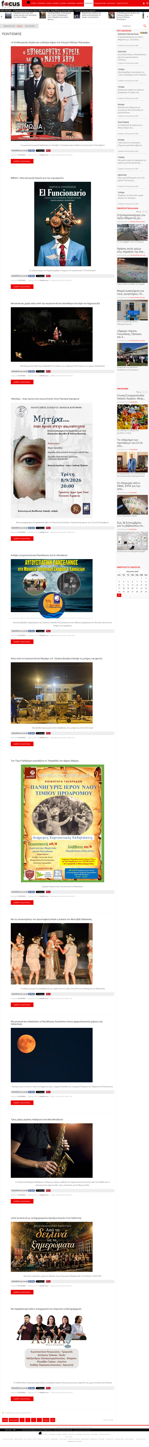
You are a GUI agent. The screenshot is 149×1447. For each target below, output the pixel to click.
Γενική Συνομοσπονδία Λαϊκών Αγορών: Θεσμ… (131, 397)
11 (124, 585)
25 (124, 591)
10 (119, 585)
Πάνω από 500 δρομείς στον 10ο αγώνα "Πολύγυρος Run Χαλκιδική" (59, 15)
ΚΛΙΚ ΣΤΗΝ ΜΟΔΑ (38, 1439)
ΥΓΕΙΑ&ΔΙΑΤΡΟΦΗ (100, 3)
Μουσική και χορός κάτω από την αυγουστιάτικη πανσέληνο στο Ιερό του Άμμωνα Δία (55, 303)
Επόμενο (46, 1420)
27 (132, 591)
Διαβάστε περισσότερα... (22, 161)
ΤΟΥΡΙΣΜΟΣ (41, 3)
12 (128, 585)
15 (141, 585)
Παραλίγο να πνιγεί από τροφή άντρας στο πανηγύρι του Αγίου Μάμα (93, 15)
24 (119, 591)
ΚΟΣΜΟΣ (56, 3)
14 (137, 585)
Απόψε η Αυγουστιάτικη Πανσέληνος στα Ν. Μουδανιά (39, 555)
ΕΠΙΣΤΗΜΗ (101, 1439)
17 (119, 588)
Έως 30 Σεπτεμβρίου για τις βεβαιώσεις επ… (131, 524)
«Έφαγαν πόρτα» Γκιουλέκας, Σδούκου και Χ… (129, 334)
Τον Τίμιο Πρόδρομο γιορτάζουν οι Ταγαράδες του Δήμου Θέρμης (45, 760)
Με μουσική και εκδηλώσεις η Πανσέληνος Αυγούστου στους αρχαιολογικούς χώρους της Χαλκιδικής (57, 1022)
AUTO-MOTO (28, 1439)
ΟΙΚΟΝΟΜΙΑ (71, 3)
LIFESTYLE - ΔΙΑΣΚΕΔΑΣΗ (51, 1439)
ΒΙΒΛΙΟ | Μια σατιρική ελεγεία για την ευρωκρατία (37, 177)
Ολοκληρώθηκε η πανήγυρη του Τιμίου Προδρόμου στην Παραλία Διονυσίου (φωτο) (128, 16)
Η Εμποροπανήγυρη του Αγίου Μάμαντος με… (131, 216)
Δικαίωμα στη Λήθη (61, 1427)
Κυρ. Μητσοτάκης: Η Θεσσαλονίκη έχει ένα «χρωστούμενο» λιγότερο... (132, 57)
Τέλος (53, 1420)
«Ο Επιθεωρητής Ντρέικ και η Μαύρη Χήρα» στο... (130, 126)
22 (141, 588)
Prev (143, 211)
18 (124, 588)
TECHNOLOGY (109, 1439)
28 (137, 591)
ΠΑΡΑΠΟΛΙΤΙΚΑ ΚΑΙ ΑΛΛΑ (128, 34)
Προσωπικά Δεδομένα (74, 1427)
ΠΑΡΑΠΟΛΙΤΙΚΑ (18, 1439)
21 (137, 588)
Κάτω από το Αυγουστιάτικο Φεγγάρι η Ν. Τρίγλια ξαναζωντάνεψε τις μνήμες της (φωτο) (56, 658)
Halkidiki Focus (44, 155)
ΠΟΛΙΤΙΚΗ (63, 3)
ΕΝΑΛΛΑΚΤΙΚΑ (85, 1439)
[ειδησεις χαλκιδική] (28, 3)
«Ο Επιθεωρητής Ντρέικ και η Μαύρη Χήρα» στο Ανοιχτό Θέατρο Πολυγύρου (50, 42)
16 (146, 585)
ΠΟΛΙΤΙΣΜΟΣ (88, 3)
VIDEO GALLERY (129, 1439)
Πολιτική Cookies (87, 1427)
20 (132, 588)
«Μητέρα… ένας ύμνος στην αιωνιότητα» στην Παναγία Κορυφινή (45, 398)
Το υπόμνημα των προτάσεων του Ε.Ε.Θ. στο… (130, 442)
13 (132, 585)
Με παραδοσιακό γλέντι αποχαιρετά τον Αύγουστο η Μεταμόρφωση (46, 1308)
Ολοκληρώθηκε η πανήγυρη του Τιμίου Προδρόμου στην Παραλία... (132, 73)
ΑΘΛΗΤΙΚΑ (79, 3)
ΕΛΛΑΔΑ (49, 3)
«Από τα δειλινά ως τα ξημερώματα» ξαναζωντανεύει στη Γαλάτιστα (46, 1217)
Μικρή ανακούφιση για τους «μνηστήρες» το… (130, 292)
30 (146, 591)
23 (146, 588)
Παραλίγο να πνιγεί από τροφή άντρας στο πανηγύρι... (130, 196)
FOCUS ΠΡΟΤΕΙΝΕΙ (8, 1439)
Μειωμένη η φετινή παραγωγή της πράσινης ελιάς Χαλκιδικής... (132, 161)
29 (141, 591)
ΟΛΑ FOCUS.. (69, 1437)
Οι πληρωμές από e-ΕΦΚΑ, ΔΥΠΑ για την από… (129, 486)
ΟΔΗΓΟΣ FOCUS (122, 3)
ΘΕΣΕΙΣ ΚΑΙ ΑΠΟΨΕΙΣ (74, 1439)
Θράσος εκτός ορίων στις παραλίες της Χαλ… (131, 250)
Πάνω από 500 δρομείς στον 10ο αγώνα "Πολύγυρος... (131, 179)
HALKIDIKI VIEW (119, 1439)
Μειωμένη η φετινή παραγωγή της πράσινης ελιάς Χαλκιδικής (23, 15)
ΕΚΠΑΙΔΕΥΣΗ (93, 1439)
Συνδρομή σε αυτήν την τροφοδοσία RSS (18, 1413)
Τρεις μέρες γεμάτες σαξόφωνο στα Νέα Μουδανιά (37, 1119)
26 (128, 591)
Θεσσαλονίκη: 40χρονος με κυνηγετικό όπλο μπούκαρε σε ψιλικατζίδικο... (130, 110)
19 (128, 588)
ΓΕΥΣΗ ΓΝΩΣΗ (63, 1439)
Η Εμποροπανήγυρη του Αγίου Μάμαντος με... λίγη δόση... (130, 38)
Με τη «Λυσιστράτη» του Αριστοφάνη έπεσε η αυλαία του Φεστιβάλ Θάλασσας (51, 919)
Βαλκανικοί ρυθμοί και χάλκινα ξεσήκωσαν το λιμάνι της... (131, 91)
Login (144, 3)
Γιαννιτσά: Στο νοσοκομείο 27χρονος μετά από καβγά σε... (130, 143)
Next (146, 211)
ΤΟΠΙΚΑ (33, 3)
